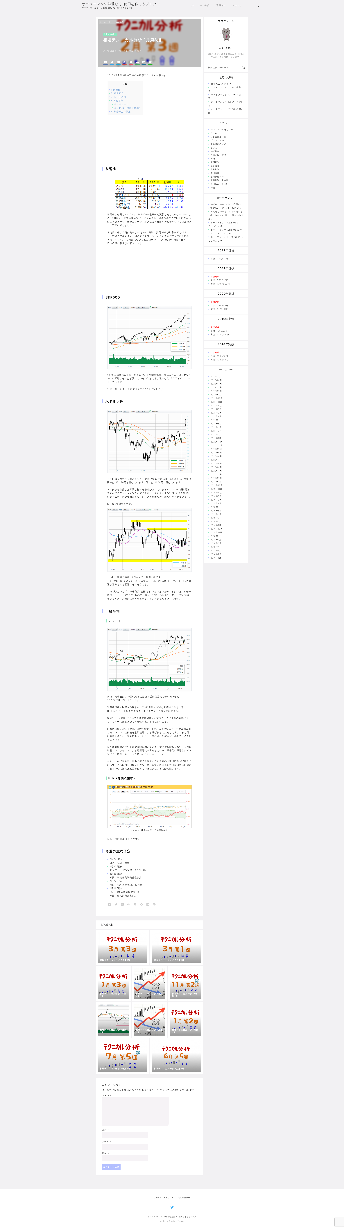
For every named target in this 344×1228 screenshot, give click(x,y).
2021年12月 (217, 398)
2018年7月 (216, 539)
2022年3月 (216, 387)
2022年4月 (216, 383)
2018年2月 (216, 554)
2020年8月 (216, 456)
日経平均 (117, 100)
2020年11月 (217, 445)
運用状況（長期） (219, 184)
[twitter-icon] (172, 1207)
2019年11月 (216, 489)
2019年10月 (217, 492)
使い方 (214, 147)
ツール (214, 133)
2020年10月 (217, 449)
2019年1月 (216, 525)
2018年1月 (216, 558)
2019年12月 (217, 485)
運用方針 (215, 173)
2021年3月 (216, 431)
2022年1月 (216, 394)
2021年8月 (216, 412)
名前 (105, 1130)
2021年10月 (217, 405)
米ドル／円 (118, 97)
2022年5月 (216, 380)
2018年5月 (216, 543)
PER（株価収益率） (127, 108)
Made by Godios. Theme (172, 1221)
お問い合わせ (184, 1197)
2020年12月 (217, 441)
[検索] (243, 67)
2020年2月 (216, 478)
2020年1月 (216, 481)
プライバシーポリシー (163, 1197)
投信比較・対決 (218, 155)
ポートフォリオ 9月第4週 (223, 222)
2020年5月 (216, 467)
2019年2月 (216, 521)
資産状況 (215, 169)
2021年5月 (216, 423)
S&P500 (117, 93)
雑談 (213, 187)
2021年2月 (216, 434)
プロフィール (217, 140)
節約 (213, 158)
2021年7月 (216, 416)
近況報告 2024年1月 (221, 83)
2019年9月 (216, 496)
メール (107, 1141)
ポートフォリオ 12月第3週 (224, 237)
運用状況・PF (218, 176)
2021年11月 (216, 402)
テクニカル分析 (116, 22)
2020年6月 (216, 463)
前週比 (116, 89)
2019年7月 (216, 503)
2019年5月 (216, 510)
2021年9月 (216, 409)
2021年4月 (216, 427)
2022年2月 (216, 391)
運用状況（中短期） (221, 180)
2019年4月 (216, 514)
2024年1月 (216, 376)
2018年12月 (217, 529)
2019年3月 (216, 518)
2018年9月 (216, 536)
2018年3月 (216, 550)
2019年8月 (216, 500)
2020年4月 (216, 470)
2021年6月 (216, 420)
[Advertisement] (149, 137)
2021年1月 (216, 438)
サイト (105, 1153)
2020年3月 (216, 474)
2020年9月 (216, 452)
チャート (121, 104)
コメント (108, 1095)
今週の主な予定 (121, 111)
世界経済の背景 (218, 144)
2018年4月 (216, 547)
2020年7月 (216, 460)
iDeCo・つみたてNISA (222, 129)
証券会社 (215, 166)
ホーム (103, 22)
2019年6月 (216, 507)
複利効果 (215, 162)
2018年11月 (216, 532)
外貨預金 (215, 151)
